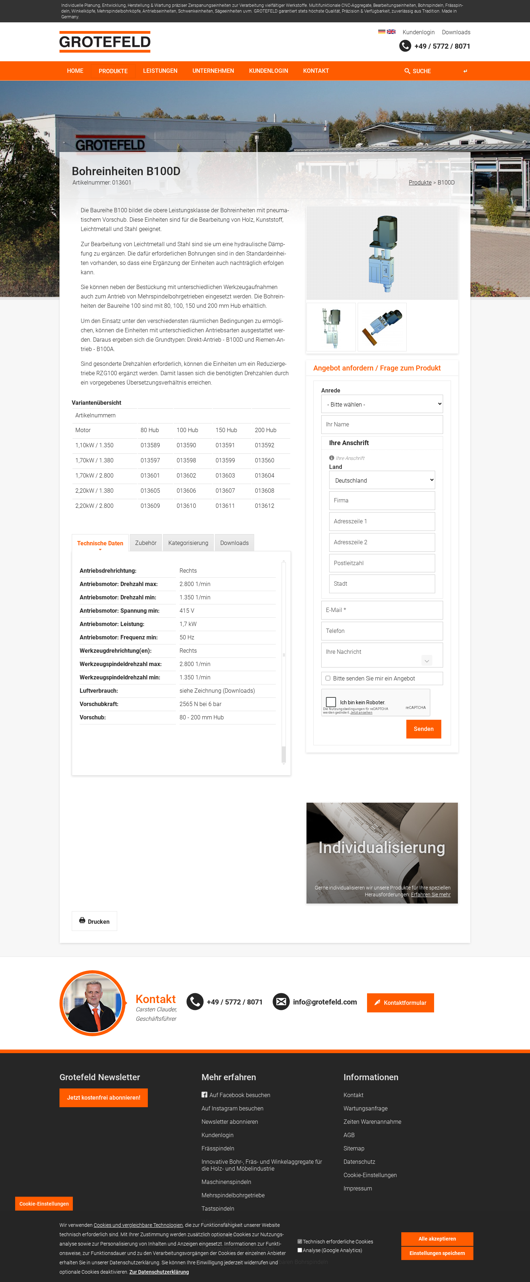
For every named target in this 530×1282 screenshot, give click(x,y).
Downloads (456, 32)
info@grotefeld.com (325, 1002)
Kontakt (316, 70)
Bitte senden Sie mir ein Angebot (374, 678)
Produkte (113, 71)
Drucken (98, 921)
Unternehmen (213, 70)
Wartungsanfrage (366, 1108)
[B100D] (381, 31)
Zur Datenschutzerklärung (159, 1272)
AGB (349, 1135)
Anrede (330, 390)
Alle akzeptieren (437, 1239)
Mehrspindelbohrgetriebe (233, 1195)
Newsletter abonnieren (230, 1121)
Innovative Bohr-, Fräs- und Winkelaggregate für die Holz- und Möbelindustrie (262, 1165)
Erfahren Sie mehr (431, 894)
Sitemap (354, 1148)
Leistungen (160, 70)
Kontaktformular (405, 1002)
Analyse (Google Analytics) (332, 1251)
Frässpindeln (218, 1148)
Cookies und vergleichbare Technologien (138, 1225)
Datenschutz (359, 1161)
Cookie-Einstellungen (370, 1175)
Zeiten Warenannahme (372, 1121)
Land (335, 467)
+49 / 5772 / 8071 (443, 46)
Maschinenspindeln (226, 1182)
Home (75, 70)
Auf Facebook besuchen (239, 1095)
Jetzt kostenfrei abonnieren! (103, 1097)
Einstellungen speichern (437, 1253)
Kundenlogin (419, 32)
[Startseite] (104, 42)
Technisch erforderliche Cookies (338, 1242)
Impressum (358, 1188)
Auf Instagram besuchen (233, 1108)
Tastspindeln (218, 1208)
